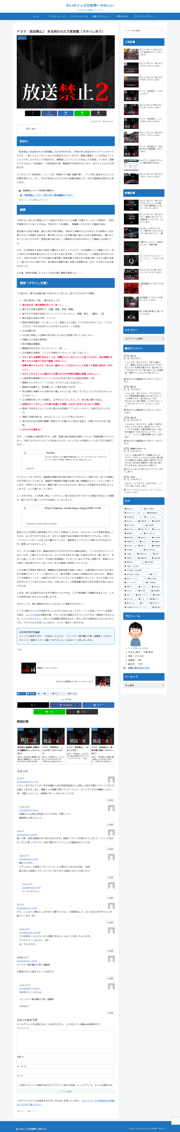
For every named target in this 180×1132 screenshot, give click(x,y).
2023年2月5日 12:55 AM (29, 988)
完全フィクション (60, 694)
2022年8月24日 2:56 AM (27, 908)
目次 (28, 128)
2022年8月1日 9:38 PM (28, 810)
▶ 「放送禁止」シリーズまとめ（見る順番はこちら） (47, 195)
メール (21, 1066)
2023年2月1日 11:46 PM (27, 961)
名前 (20, 1056)
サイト (20, 1075)
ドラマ (48, 694)
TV (41, 694)
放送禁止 (33, 694)
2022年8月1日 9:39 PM (31, 888)
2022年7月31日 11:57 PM (27, 782)
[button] (99, 113)
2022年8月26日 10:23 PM (29, 932)
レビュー (22, 694)
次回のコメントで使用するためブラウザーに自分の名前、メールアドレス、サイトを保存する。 (67, 1085)
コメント (22, 1028)
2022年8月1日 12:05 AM (27, 835)
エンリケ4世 (32, 614)
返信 (111, 800)
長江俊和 (74, 694)
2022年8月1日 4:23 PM (28, 859)
